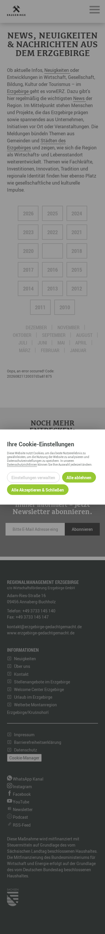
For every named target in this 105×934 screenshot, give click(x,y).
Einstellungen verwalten (33, 477)
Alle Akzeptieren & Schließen (37, 489)
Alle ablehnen (78, 477)
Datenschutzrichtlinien (22, 464)
